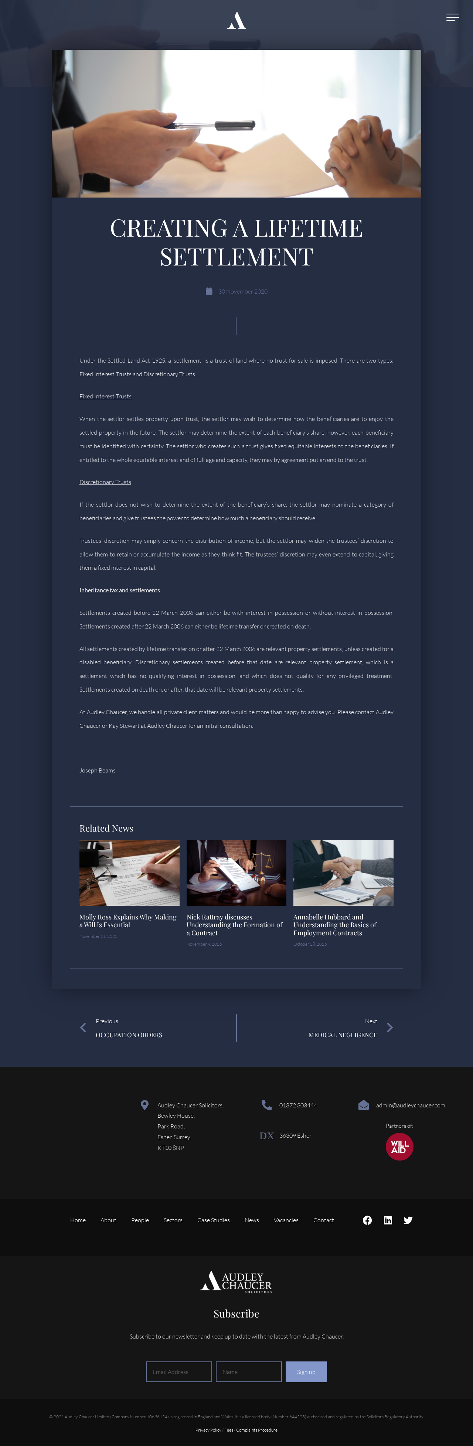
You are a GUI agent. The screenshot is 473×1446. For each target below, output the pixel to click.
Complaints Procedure (257, 1430)
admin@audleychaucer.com (410, 1105)
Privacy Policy (208, 1430)
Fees (228, 1430)
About (108, 1220)
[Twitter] (408, 1220)
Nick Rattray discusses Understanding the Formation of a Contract (234, 924)
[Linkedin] (388, 1220)
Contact (323, 1220)
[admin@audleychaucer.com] (363, 1105)
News (252, 1220)
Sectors (173, 1220)
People (140, 1220)
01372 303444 (298, 1105)
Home (78, 1220)
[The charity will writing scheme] (400, 1158)
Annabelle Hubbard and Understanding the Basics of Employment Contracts (334, 924)
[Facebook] (367, 1220)
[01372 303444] (267, 1105)
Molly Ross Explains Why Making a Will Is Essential (128, 920)
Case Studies (213, 1220)
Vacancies (286, 1220)
